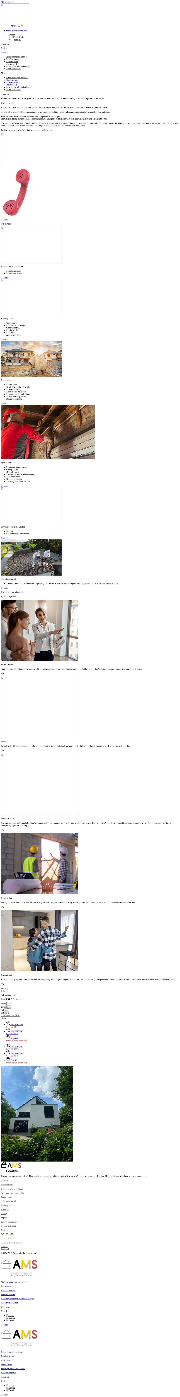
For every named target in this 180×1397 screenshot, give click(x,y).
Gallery (4, 48)
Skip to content (7, 2)
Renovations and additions (17, 57)
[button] (90, 73)
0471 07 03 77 (7, 1234)
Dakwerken (6, 1286)
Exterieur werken (8, 1290)
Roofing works (12, 59)
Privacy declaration (9, 1222)
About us (5, 44)
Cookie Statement (8, 1226)
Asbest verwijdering (9, 1303)
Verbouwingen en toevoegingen (14, 1282)
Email (3, 1007)
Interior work (11, 64)
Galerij (4, 1311)
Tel (2, 1010)
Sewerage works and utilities (18, 66)
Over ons (5, 1307)
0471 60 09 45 (7, 1238)
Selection (5, 1013)
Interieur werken (8, 1294)
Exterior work (12, 61)
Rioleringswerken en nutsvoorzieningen (17, 1299)
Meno (3, 1004)
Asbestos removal (13, 69)
